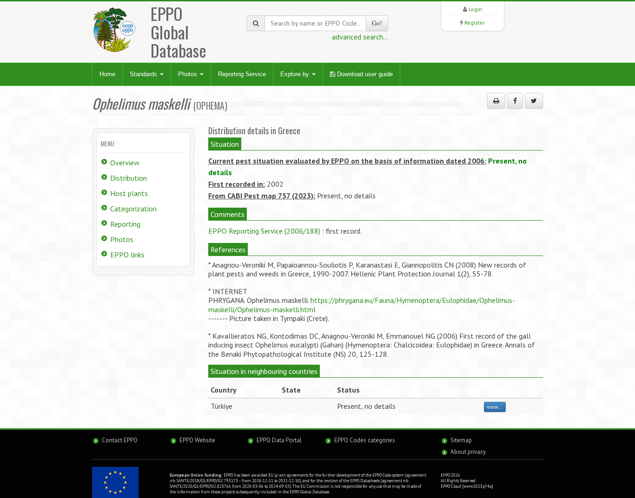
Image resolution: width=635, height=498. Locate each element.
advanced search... (360, 36)
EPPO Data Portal (279, 440)
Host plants (129, 193)
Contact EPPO (120, 440)
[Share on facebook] (515, 101)
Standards (144, 74)
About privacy (468, 452)
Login (475, 9)
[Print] (496, 101)
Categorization (133, 208)
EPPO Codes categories (364, 440)
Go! (377, 23)
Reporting (125, 224)
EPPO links (127, 254)
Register (474, 22)
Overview (124, 162)
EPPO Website (197, 440)
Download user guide (364, 74)
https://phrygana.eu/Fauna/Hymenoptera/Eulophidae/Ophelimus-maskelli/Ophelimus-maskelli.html (361, 304)
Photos (188, 74)
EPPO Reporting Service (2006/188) (264, 231)
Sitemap (461, 440)
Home (107, 74)
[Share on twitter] (534, 101)
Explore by (295, 74)
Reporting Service (242, 74)
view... (495, 406)
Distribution (128, 178)
